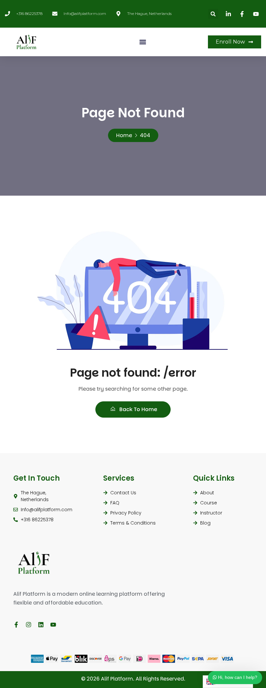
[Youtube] (53, 625)
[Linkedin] (41, 625)
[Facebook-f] (16, 625)
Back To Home (137, 409)
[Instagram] (28, 625)
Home (124, 135)
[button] (213, 14)
